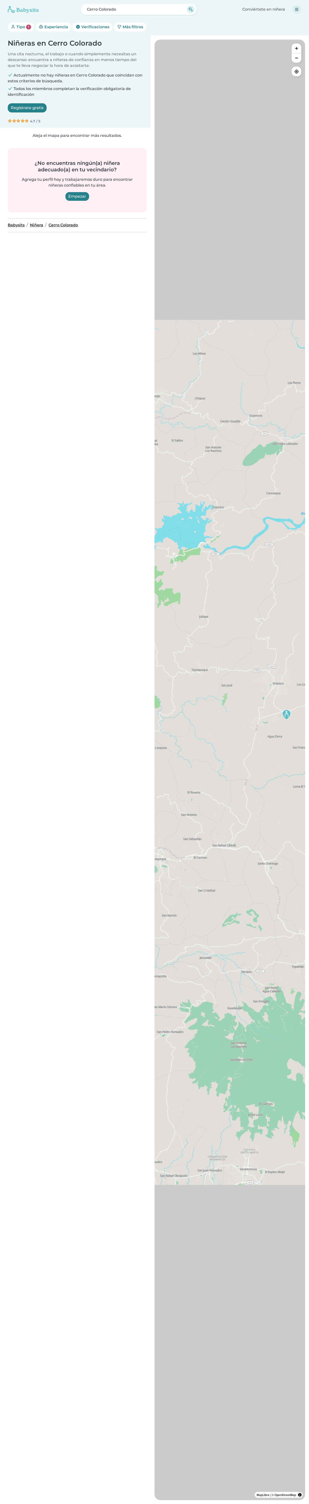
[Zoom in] (296, 48)
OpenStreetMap (285, 1495)
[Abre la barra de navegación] (296, 9)
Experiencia (55, 27)
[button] (286, 714)
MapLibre (263, 1495)
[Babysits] (23, 9)
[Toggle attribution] (300, 1495)
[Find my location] (296, 71)
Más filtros (132, 27)
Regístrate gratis (27, 107)
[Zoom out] (296, 58)
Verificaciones (94, 27)
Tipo (22, 27)
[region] (229, 770)
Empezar (77, 196)
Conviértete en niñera (263, 9)
